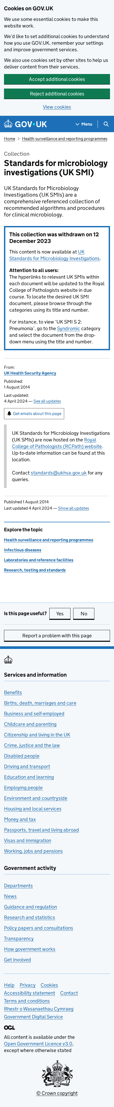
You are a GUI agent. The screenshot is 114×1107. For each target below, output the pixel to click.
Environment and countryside (35, 798)
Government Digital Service (33, 1017)
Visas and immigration (27, 840)
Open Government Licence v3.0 (38, 1044)
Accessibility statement (29, 993)
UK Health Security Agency (30, 373)
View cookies (57, 106)
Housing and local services (33, 809)
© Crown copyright (57, 1093)
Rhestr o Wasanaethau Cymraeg (38, 1009)
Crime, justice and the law (32, 745)
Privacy (28, 985)
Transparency (19, 938)
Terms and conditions (27, 1001)
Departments (18, 886)
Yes (63, 614)
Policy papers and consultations (38, 928)
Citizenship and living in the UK (37, 735)
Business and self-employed (34, 714)
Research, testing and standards (35, 570)
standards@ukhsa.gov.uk (59, 473)
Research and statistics (29, 917)
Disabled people (22, 756)
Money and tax (20, 819)
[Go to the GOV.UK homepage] (25, 124)
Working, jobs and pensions (33, 851)
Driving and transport (27, 766)
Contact (69, 993)
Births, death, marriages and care (40, 703)
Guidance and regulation (30, 907)
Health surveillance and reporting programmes (64, 138)
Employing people (23, 788)
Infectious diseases (22, 549)
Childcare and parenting (30, 724)
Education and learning (29, 777)
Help (9, 985)
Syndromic (68, 328)
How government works (29, 949)
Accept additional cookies (57, 79)
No (87, 614)
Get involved (17, 960)
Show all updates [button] (73, 508)
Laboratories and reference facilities (38, 559)
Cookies (49, 985)
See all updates (47, 401)
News (10, 896)
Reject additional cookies (57, 94)
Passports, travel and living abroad (41, 830)
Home (9, 138)
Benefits (13, 692)
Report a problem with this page (57, 636)
